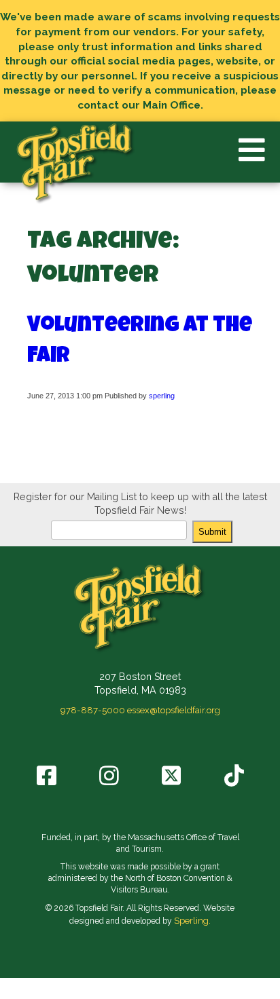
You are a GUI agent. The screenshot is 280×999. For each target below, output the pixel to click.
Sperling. (192, 920)
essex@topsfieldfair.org (173, 709)
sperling (162, 396)
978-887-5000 (92, 709)
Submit (212, 532)
